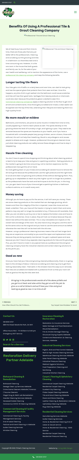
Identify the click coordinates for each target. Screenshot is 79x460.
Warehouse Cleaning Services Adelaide (58, 355)
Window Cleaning (10, 430)
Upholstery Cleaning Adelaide (54, 404)
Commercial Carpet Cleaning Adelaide (58, 384)
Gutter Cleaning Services (13, 427)
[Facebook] (4, 340)
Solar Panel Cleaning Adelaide (55, 358)
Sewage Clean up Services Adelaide (17, 386)
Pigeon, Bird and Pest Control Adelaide (58, 350)
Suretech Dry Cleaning (52, 389)
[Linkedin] (13, 340)
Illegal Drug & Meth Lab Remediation (18, 395)
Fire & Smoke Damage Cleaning (56, 332)
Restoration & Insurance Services (56, 323)
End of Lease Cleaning (12, 422)
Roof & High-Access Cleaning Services (58, 353)
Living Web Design (65, 448)
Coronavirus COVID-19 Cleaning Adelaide (19, 404)
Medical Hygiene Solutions (53, 364)
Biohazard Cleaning (11, 384)
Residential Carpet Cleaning (54, 386)
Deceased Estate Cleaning (13, 401)
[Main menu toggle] (75, 12)
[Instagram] (10, 340)
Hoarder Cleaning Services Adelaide (17, 398)
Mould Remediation (51, 329)
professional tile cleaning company (20, 75)
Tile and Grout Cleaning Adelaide (56, 395)
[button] (15, 2)
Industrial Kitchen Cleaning (54, 373)
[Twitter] (7, 340)
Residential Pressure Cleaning (55, 436)
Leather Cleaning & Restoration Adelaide (59, 401)
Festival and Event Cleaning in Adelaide (19, 424)
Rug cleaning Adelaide (52, 407)
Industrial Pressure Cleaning (54, 361)
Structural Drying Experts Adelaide (56, 335)
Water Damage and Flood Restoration (57, 326)
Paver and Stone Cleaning (53, 398)
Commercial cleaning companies (19, 102)
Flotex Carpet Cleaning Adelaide (55, 392)
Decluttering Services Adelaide (55, 416)
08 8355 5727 (7, 2)
